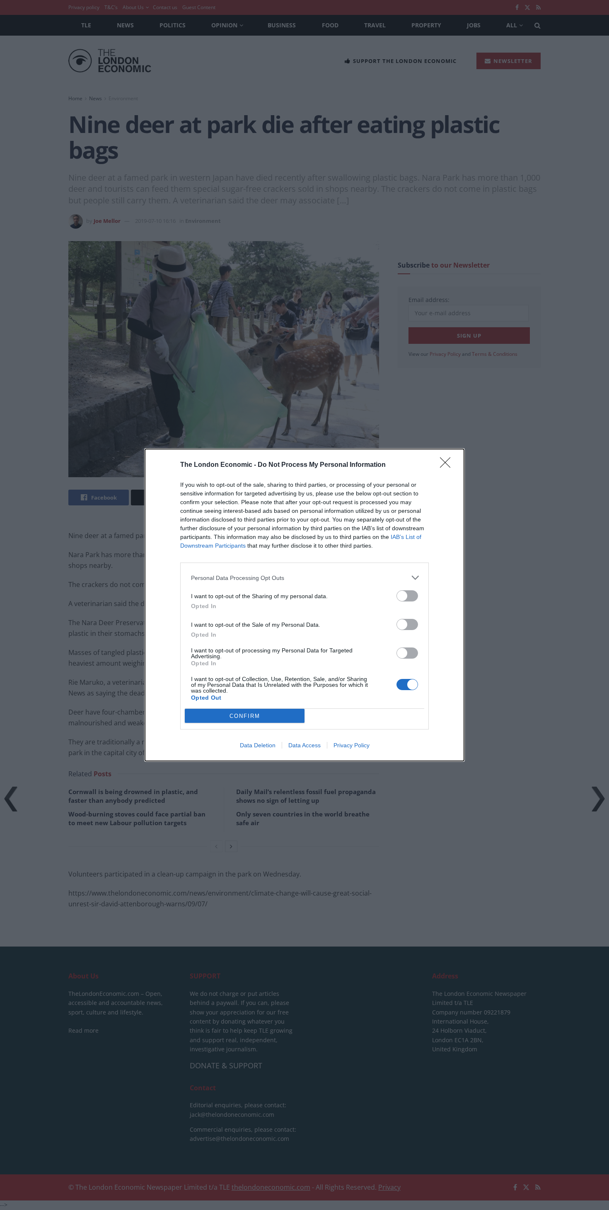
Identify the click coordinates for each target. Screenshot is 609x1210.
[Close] (448, 465)
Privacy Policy (352, 745)
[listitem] (304, 577)
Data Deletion (258, 745)
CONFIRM (245, 716)
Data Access (304, 745)
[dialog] (304, 605)
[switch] (407, 595)
